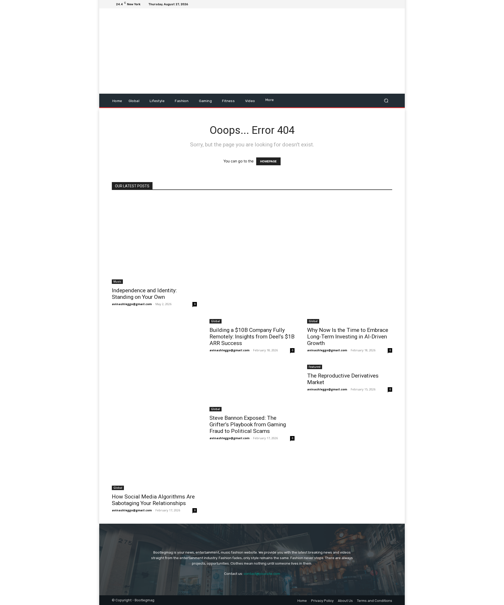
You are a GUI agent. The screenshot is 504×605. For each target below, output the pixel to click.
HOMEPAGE (268, 161)
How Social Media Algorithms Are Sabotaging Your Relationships (153, 499)
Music (117, 281)
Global (215, 321)
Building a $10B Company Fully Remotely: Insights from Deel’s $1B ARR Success (252, 336)
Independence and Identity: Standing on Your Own (144, 293)
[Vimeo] (383, 4)
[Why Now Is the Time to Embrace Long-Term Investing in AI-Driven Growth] (349, 260)
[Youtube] (389, 4)
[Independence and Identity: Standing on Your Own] (154, 240)
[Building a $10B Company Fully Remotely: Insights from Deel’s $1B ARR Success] (252, 260)
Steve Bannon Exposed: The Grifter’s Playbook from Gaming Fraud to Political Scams (247, 424)
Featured (315, 367)
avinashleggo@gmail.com (132, 304)
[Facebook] (364, 4)
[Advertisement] (296, 51)
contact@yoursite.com (262, 574)
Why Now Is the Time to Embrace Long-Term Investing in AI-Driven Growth (347, 336)
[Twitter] (376, 4)
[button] (386, 100)
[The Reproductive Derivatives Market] (349, 366)
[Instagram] (370, 4)
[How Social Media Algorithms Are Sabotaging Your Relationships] (154, 427)
